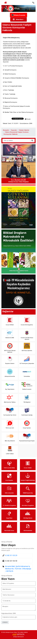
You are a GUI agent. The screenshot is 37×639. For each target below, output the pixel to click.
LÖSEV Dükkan (10, 453)
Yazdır (28, 119)
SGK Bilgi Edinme (27, 518)
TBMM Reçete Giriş (28, 493)
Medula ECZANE (10, 337)
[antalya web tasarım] (18, 634)
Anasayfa (6, 130)
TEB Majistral (26, 402)
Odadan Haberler (24, 130)
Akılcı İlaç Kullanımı (10, 440)
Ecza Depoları (9, 480)
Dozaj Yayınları (27, 428)
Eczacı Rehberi (10, 324)
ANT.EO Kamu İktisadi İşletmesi (9, 351)
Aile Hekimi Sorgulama (28, 505)
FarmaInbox (27, 376)
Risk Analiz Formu (9, 530)
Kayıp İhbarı (9, 518)
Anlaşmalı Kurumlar (10, 376)
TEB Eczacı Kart (10, 428)
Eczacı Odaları (28, 467)
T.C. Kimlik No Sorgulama (9, 505)
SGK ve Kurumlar (9, 493)
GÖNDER (5, 622)
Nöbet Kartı (19, 19)
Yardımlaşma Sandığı (26, 415)
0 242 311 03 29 (11, 555)
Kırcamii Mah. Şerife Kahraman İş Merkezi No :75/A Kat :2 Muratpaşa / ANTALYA (18, 568)
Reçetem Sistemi (9, 363)
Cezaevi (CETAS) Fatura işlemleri (27, 338)
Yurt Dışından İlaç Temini (9, 415)
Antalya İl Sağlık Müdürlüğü (28, 480)
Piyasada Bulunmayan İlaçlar (27, 440)
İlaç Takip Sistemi (9, 389)
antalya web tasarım (18, 636)
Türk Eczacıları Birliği (9, 467)
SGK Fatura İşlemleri (27, 350)
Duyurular (14, 130)
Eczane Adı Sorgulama (27, 324)
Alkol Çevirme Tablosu (10, 402)
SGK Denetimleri (28, 530)
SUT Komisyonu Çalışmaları (27, 363)
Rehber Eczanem (26, 389)
